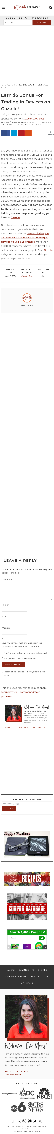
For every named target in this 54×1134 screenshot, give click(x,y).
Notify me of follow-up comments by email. (25, 653)
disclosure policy (32, 125)
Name (5, 605)
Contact (23, 727)
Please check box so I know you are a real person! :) (23, 673)
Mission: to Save (27, 7)
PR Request (40, 727)
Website (6, 628)
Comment (7, 579)
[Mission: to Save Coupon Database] (27, 920)
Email (5, 616)
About (9, 727)
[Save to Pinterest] (21, 133)
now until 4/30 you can (25, 237)
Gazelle (15, 217)
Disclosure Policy (34, 118)
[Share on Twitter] (14, 133)
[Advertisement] (27, 54)
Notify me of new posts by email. (20, 658)
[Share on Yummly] (28, 133)
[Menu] (3, 7)
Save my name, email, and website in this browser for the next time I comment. (22, 645)
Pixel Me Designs (32, 1131)
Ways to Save (27, 276)
